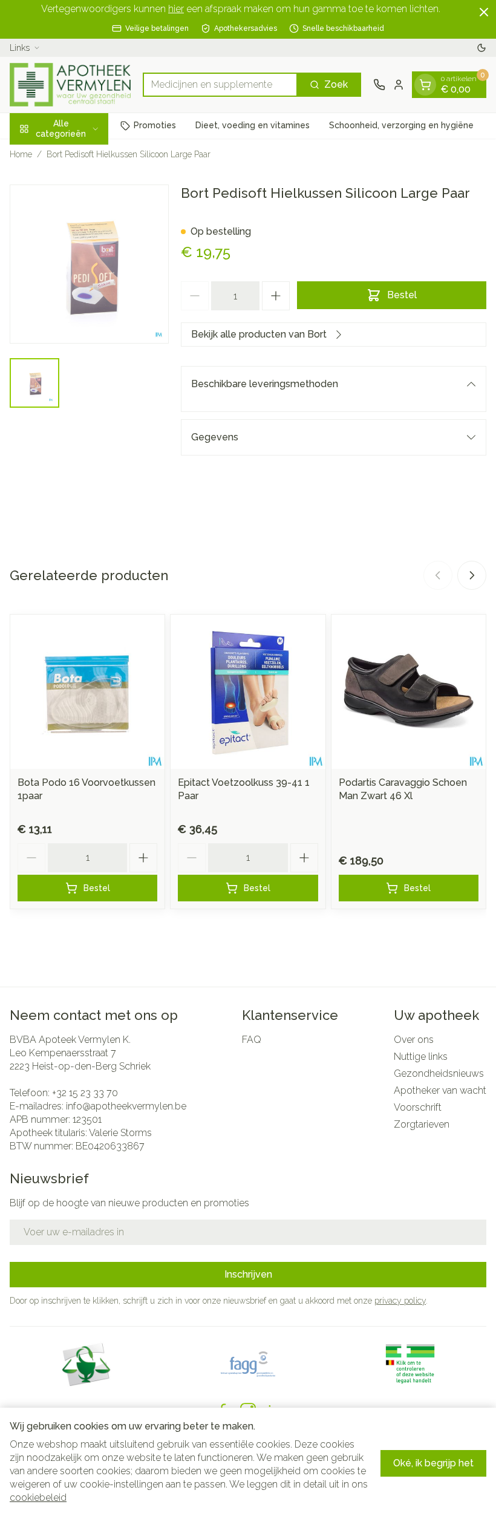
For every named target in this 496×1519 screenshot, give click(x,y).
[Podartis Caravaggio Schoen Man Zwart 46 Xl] (408, 692)
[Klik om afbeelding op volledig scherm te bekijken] (89, 264)
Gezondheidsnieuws (439, 1073)
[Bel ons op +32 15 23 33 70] (379, 85)
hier (176, 9)
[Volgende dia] (471, 575)
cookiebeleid (38, 1497)
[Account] (399, 85)
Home (21, 154)
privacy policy (400, 1300)
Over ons (414, 1039)
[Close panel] (484, 12)
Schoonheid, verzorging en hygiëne (401, 125)
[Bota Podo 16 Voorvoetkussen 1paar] (87, 692)
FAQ (251, 1039)
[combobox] (220, 85)
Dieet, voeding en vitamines (252, 125)
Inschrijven (248, 1274)
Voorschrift (418, 1107)
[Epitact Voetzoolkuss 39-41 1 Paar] (248, 692)
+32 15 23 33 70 (85, 1093)
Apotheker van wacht (440, 1090)
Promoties (155, 125)
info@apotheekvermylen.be (126, 1106)
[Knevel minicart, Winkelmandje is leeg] (425, 85)
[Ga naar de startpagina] (70, 85)
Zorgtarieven (421, 1124)
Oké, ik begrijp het (433, 1463)
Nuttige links (421, 1056)
